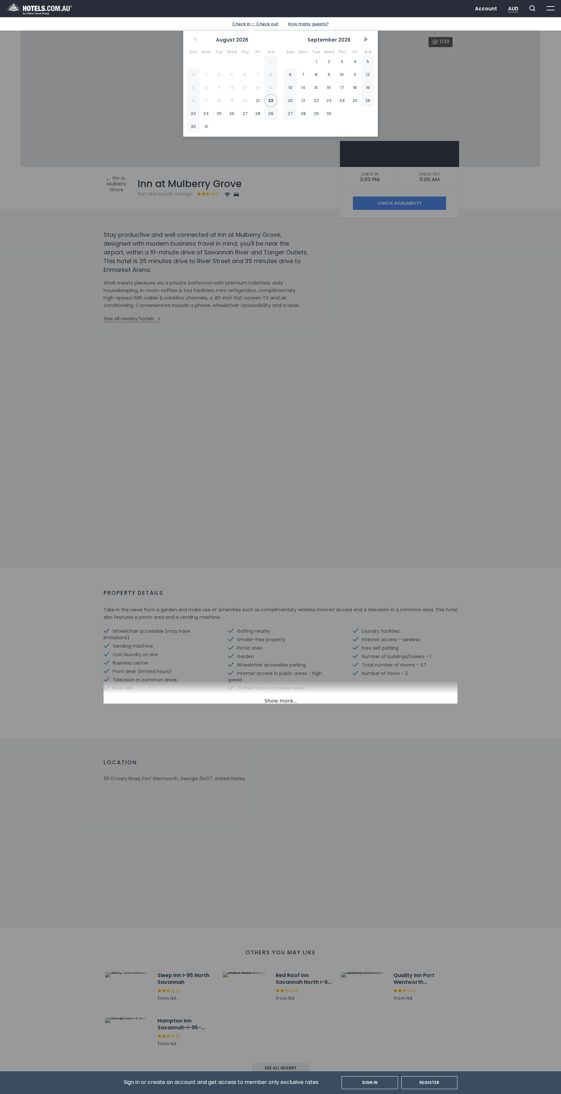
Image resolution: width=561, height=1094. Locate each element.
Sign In (370, 1082)
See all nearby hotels (129, 318)
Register (429, 1082)
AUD (513, 8)
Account (486, 8)
